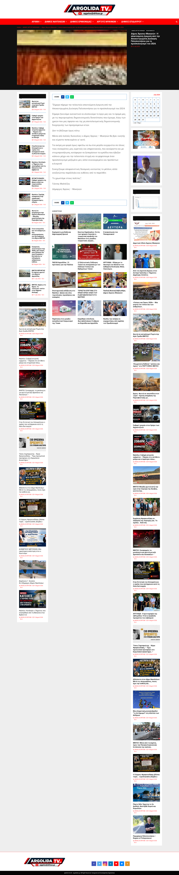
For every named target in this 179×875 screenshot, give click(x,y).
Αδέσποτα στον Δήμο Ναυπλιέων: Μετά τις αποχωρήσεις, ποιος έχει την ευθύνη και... (32, 490)
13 (154, 108)
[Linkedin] (110, 863)
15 (135, 112)
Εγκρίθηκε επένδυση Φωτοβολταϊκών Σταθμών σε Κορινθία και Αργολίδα (88, 321)
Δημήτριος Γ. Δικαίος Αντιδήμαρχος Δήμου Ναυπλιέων (31, 582)
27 (154, 116)
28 (158, 116)
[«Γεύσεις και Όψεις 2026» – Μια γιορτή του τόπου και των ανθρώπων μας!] (146, 291)
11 (147, 108)
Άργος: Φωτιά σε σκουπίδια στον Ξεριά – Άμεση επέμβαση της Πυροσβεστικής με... (146, 396)
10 (143, 108)
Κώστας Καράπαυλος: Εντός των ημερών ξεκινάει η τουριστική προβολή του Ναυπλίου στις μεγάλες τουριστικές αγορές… (89, 236)
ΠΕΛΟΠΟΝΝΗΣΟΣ (150, 30)
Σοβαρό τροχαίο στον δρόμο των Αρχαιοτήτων (37, 117)
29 (135, 120)
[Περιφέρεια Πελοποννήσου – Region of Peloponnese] (146, 824)
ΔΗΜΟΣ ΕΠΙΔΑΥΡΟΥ (154, 1)
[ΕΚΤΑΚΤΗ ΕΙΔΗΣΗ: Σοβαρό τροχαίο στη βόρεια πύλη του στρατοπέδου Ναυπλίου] (24, 181)
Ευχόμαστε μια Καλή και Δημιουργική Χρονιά (61, 233)
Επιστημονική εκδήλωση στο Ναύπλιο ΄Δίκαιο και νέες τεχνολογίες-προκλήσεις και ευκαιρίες (63, 294)
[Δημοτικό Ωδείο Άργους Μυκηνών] (146, 231)
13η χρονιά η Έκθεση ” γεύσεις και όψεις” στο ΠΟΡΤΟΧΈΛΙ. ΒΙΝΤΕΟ (146, 365)
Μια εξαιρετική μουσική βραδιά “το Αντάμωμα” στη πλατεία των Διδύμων (146, 713)
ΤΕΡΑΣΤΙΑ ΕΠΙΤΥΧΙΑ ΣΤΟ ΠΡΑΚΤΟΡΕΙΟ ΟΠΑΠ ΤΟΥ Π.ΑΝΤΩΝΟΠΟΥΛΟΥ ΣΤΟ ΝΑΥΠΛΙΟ (87, 294)
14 (158, 108)
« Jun (135, 123)
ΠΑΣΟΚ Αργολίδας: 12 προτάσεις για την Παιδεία (62, 264)
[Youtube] (116, 863)
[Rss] (127, 863)
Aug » (139, 123)
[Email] (122, 863)
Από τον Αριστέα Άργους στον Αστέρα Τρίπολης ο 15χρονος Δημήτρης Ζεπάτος (145, 273)
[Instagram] (105, 863)
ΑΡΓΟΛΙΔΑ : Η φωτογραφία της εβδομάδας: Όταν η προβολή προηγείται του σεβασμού (145, 616)
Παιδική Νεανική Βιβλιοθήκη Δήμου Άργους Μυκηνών (114, 292)
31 (143, 120)
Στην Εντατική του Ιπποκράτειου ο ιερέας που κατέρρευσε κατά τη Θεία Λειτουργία (38, 149)
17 (143, 112)
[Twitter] (99, 863)
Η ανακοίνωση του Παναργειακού (110, 233)
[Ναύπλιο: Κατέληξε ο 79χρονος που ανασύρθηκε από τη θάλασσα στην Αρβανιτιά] (24, 165)
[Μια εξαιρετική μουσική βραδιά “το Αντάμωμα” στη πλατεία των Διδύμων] (146, 699)
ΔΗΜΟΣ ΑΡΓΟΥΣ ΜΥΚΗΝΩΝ (138, 30)
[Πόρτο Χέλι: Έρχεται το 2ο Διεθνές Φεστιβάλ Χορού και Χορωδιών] (146, 793)
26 (151, 116)
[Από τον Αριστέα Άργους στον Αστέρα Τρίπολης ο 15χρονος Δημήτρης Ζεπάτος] (146, 259)
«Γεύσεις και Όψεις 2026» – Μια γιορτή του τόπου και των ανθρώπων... (145, 305)
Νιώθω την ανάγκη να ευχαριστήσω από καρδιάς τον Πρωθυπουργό (113, 321)
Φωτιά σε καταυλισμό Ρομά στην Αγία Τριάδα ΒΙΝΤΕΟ (31, 330)
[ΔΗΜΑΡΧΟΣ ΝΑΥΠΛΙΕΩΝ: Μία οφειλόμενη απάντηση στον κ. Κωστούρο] (32, 538)
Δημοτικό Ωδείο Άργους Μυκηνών (146, 243)
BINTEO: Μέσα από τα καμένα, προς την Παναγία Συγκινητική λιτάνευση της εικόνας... (145, 745)
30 (139, 120)
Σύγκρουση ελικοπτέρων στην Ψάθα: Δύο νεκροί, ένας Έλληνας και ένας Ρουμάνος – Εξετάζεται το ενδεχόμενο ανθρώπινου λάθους (38, 254)
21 (158, 112)
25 (147, 116)
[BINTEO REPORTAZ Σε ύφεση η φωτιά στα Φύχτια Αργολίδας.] (24, 273)
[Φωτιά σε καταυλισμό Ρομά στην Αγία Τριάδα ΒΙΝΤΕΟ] (24, 104)
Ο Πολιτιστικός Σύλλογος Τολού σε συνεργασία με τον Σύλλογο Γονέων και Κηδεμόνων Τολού (89, 266)
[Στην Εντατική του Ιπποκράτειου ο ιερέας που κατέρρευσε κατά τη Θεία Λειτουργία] (24, 149)
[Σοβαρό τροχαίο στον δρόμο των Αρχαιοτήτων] (24, 118)
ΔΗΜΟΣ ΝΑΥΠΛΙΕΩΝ (114, 1)
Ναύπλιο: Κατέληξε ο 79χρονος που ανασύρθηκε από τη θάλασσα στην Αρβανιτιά (39, 166)
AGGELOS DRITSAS (26, 333)
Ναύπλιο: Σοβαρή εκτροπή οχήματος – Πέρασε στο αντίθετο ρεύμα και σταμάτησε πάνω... (32, 361)
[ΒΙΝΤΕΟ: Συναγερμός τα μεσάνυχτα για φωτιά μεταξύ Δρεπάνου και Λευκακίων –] (32, 379)
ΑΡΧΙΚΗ (105, 1)
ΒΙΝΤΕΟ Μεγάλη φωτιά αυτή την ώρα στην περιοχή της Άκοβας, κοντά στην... (145, 489)
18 (147, 112)
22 (135, 116)
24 (143, 116)
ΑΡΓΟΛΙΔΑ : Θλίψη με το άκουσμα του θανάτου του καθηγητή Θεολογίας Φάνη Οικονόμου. (113, 266)
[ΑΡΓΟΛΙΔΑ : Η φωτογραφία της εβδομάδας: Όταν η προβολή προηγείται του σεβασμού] (146, 602)
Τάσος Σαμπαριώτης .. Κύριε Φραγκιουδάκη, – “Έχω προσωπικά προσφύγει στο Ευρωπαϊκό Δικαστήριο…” (32, 457)
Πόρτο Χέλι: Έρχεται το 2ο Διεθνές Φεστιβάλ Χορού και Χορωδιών (144, 806)
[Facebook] (94, 863)
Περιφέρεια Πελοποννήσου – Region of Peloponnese (144, 837)
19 (151, 112)
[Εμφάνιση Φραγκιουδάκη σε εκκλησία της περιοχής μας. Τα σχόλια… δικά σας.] (146, 507)
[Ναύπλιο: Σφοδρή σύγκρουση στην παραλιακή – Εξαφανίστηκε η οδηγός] (24, 197)
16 (139, 112)
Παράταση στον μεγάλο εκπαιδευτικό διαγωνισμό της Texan (62, 321)
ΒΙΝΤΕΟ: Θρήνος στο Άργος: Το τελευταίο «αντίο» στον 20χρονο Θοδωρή (39, 288)
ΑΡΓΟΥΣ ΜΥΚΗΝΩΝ (141, 1)
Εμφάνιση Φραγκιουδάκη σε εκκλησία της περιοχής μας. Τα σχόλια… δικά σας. (145, 521)
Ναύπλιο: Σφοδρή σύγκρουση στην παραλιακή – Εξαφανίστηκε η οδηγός (38, 198)
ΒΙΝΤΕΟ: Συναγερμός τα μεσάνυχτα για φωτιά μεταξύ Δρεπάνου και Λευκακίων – (32, 393)
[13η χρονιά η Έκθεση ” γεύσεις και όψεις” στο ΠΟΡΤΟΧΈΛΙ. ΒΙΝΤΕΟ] (146, 352)
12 (151, 108)
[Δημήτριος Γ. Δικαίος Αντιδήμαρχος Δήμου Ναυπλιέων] (32, 569)
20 (154, 112)
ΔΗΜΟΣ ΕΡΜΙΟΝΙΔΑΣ (128, 1)
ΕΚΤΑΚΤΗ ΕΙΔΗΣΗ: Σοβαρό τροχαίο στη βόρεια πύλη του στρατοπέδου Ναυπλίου (39, 182)
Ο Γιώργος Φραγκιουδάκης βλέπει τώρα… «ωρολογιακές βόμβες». (31, 521)
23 (139, 116)
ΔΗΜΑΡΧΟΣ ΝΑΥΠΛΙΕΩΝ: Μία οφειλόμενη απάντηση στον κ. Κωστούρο (30, 551)
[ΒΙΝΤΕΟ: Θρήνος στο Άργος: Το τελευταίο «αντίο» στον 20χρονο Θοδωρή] (24, 287)
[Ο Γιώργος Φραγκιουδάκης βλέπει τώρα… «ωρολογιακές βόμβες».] (32, 508)
